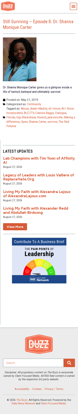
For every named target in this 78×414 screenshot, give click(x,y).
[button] (73, 6)
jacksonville (55, 117)
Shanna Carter (37, 121)
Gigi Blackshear (26, 117)
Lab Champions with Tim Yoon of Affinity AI (39, 160)
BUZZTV (29, 113)
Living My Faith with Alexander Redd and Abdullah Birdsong (35, 210)
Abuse (25, 108)
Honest (41, 117)
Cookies (37, 389)
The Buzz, (22, 400)
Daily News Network (23, 403)
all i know (54, 108)
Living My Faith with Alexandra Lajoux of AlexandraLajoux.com (37, 193)
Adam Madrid (38, 108)
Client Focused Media (53, 403)
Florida (10, 117)
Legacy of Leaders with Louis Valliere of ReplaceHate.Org (38, 177)
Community (34, 104)
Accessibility (22, 389)
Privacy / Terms (54, 389)
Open (24, 121)
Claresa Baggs (44, 113)
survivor (52, 121)
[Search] (69, 363)
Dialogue (60, 113)
